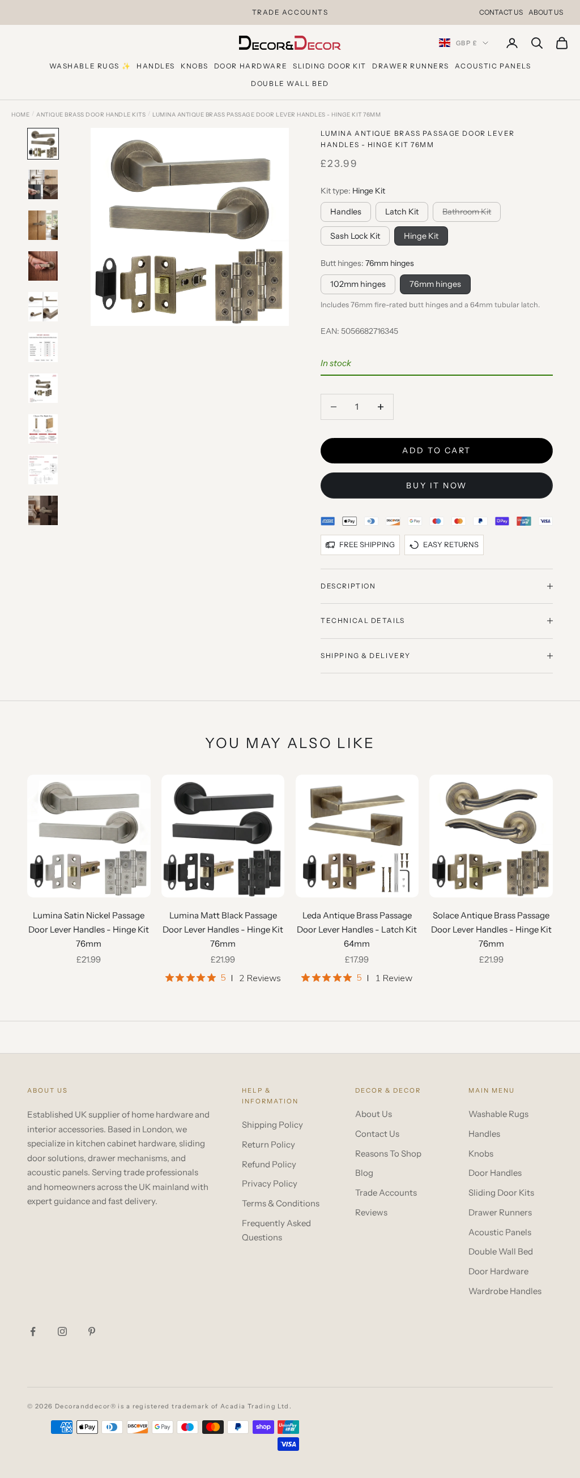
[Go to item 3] (43, 225)
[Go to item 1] (43, 144)
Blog (364, 1172)
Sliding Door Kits (501, 1192)
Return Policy (268, 1144)
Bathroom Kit (466, 212)
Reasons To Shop (388, 1153)
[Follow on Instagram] (62, 1331)
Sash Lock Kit (355, 236)
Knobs (194, 66)
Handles (156, 66)
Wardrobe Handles (504, 1291)
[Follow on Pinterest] (91, 1331)
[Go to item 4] (43, 266)
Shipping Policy (272, 1124)
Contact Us (501, 12)
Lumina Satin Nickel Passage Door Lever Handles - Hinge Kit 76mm (88, 929)
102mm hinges (358, 284)
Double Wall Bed (290, 83)
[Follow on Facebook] (33, 1331)
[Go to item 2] (43, 184)
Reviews (371, 1212)
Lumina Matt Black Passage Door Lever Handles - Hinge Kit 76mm (223, 929)
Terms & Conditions (280, 1203)
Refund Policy (269, 1164)
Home (20, 114)
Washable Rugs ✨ (90, 66)
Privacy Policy (269, 1183)
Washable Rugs (498, 1113)
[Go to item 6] (43, 347)
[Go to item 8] (43, 429)
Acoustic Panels (493, 66)
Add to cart (436, 450)
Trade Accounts (386, 1192)
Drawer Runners (410, 66)
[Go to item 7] (43, 388)
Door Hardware (250, 66)
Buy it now (436, 485)
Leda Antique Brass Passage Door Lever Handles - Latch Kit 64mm (357, 929)
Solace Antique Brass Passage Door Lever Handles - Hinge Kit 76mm (491, 929)
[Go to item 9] (43, 469)
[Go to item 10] (43, 510)
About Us (545, 12)
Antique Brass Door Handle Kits (91, 114)
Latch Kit (402, 212)
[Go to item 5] (43, 307)
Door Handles (495, 1172)
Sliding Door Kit (329, 66)
